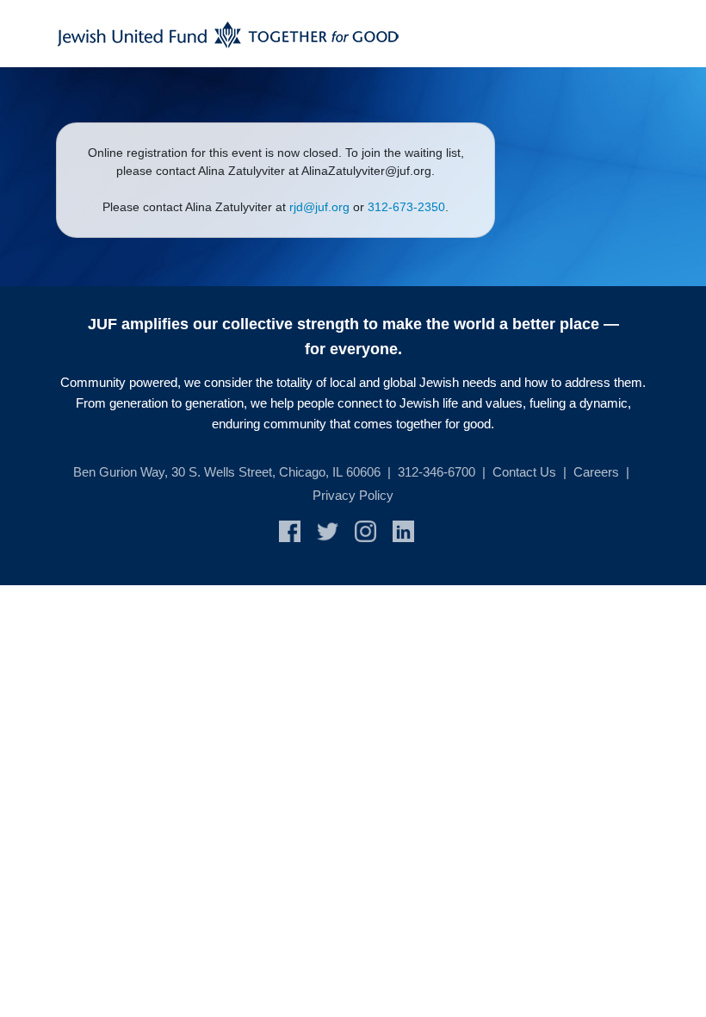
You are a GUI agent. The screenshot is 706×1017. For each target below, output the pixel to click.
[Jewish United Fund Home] (228, 33)
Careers (596, 472)
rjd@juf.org (319, 207)
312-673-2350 (406, 207)
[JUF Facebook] (298, 530)
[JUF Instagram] (374, 530)
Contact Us (524, 472)
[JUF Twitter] (336, 530)
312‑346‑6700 (436, 472)
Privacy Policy (353, 495)
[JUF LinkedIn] (410, 530)
